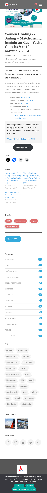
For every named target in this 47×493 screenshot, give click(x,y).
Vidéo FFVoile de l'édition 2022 (21, 139)
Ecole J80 (27, 59)
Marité (31, 380)
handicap (9, 301)
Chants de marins (12, 277)
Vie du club (24, 62)
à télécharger (25, 97)
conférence (23, 368)
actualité (9, 350)
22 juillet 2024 (26, 56)
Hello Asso (24, 103)
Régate (15, 62)
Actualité (12, 59)
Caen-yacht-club (12, 362)
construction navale (13, 374)
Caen (20, 59)
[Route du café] (10, 424)
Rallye (25, 392)
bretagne (26, 356)
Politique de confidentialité (24, 489)
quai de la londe (12, 392)
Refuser (30, 486)
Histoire (8, 306)
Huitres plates (11, 380)
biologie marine (12, 356)
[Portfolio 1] (22, 424)
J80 (8, 221)
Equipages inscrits (23, 147)
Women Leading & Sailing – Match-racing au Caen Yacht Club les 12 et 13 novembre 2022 (31, 178)
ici (28, 106)
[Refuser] (44, 483)
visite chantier (11, 404)
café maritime (28, 362)
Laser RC (9, 312)
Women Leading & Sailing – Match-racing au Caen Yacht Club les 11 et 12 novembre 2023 (13, 178)
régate (34, 221)
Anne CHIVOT (13, 56)
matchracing (20, 221)
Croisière (9, 289)
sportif (17, 398)
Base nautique (22, 350)
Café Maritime (11, 271)
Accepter (19, 486)
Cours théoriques (13, 283)
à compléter (29, 100)
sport (8, 398)
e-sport (27, 374)
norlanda (23, 386)
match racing (11, 318)
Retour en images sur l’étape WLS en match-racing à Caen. (13, 194)
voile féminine (12, 226)
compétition (10, 368)
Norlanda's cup (11, 324)
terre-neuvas (29, 398)
